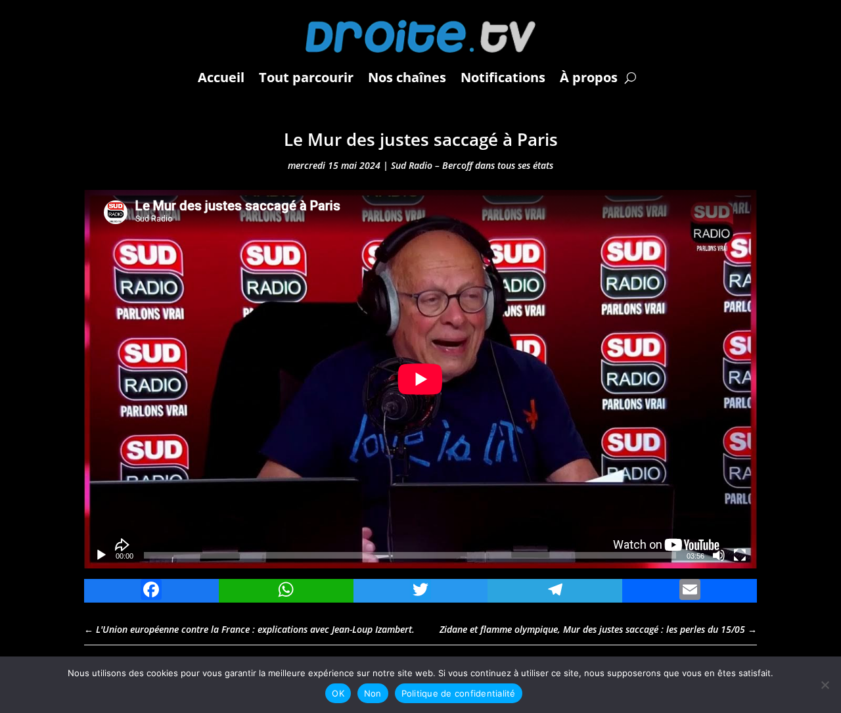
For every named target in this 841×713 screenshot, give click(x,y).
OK (338, 693)
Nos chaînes (407, 77)
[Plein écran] (739, 555)
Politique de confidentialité (458, 693)
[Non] (824, 684)
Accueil (221, 77)
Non (373, 693)
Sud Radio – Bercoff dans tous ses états (472, 165)
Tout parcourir (306, 77)
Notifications (503, 77)
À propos (589, 77)
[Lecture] (101, 555)
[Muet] (718, 555)
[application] (420, 379)
